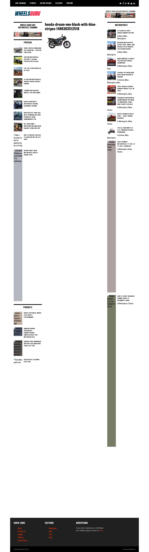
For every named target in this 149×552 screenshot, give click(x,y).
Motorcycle (53, 528)
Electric (59, 3)
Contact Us (22, 531)
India (50, 537)
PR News (21, 537)
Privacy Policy (22, 540)
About (20, 528)
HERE (101, 530)
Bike (50, 531)
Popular (20, 534)
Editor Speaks (46, 3)
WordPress (132, 549)
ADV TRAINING (20, 3)
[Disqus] (74, 78)
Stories (33, 3)
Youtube (69, 3)
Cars (50, 534)
